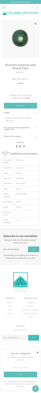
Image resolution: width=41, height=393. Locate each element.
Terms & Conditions (30, 313)
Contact (10, 313)
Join (33, 249)
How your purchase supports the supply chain (17, 128)
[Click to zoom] (35, 23)
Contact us (20, 142)
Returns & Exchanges (12, 136)
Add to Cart (20, 106)
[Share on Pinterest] (24, 147)
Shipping (30, 302)
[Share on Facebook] (17, 147)
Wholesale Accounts (31, 310)
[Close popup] (38, 352)
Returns (31, 306)
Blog (10, 306)
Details (6, 113)
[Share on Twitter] (20, 147)
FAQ (10, 310)
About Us (10, 302)
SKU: (14, 79)
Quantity (20, 83)
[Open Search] (33, 7)
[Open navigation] (4, 7)
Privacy (31, 317)
